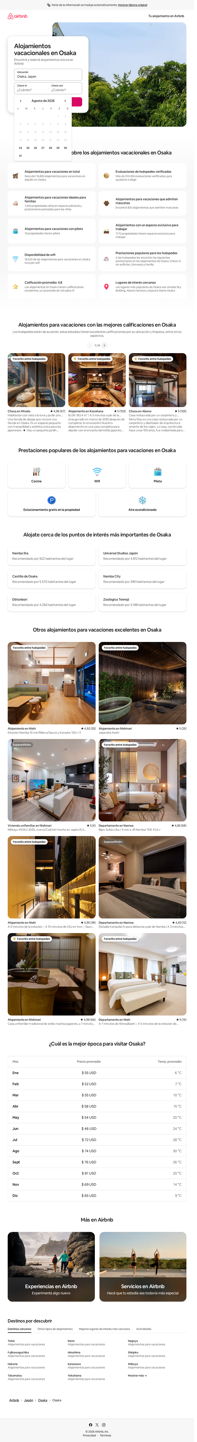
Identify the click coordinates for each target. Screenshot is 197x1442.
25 (27, 148)
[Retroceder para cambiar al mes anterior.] (21, 101)
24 (20, 148)
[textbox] (31, 90)
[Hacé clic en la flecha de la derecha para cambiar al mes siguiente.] (65, 101)
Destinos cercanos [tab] (19, 1329)
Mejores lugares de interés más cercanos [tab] (104, 1329)
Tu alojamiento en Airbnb (166, 16)
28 (50, 148)
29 (57, 148)
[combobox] (48, 76)
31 (20, 156)
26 (35, 148)
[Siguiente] (104, 345)
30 (65, 148)
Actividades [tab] (143, 1329)
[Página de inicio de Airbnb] (17, 16)
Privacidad (89, 1435)
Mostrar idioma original (132, 5)
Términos (105, 1435)
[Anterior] (90, 345)
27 (42, 148)
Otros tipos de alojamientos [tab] (55, 1329)
